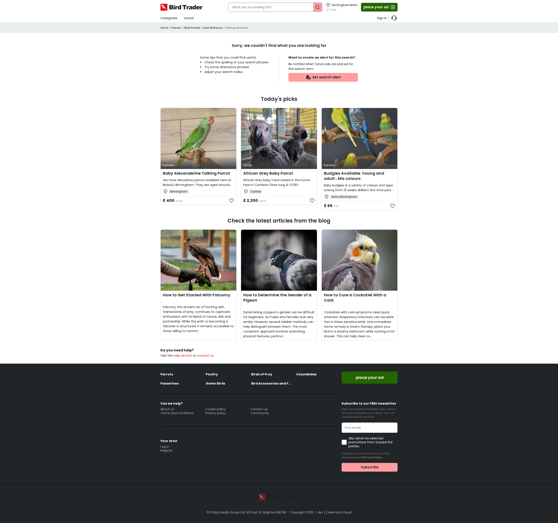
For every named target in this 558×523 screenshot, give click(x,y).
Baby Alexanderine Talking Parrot (196, 173)
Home (164, 28)
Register (166, 450)
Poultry (212, 374)
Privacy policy (215, 413)
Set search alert (326, 77)
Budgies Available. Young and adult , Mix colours (354, 175)
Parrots (175, 28)
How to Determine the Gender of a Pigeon (277, 297)
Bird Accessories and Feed (271, 383)
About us (167, 409)
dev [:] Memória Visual (334, 512)
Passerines (169, 383)
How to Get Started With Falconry (196, 295)
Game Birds (215, 383)
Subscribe (370, 467)
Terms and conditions (177, 413)
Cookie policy (215, 409)
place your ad (376, 7)
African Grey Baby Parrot (268, 173)
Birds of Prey (261, 374)
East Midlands (212, 28)
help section (183, 355)
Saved (189, 18)
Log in (164, 446)
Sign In (382, 18)
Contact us (259, 409)
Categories (168, 18)
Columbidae (306, 374)
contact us (205, 355)
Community (259, 413)
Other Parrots (192, 28)
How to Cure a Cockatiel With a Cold (355, 297)
